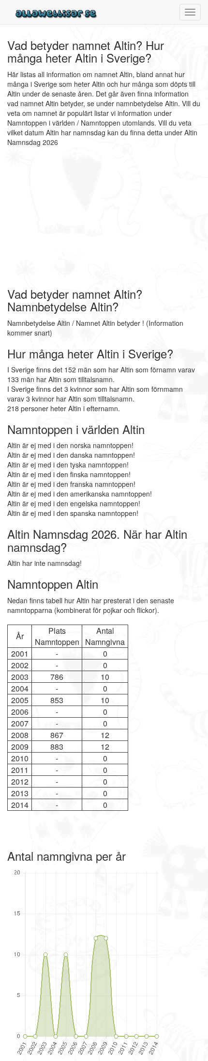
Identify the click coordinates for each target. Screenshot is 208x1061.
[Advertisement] (67, 217)
